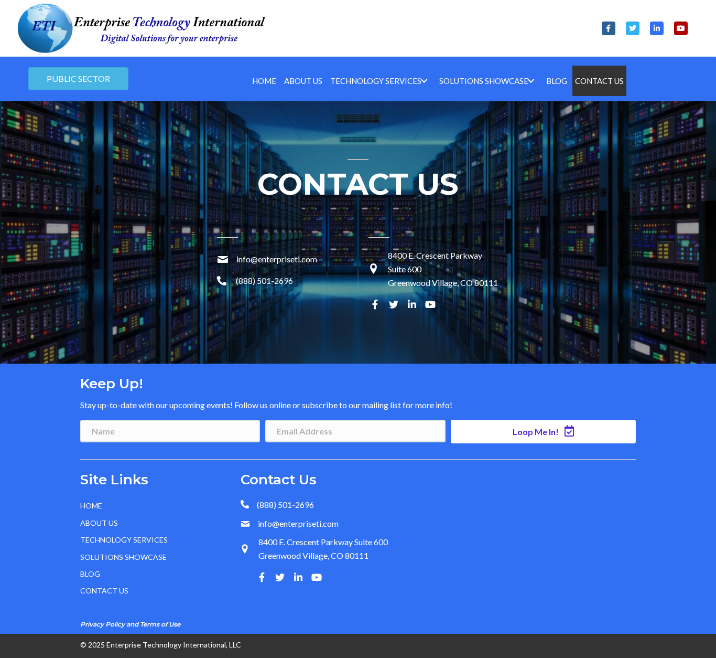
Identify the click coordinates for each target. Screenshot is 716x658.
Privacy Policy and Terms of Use (130, 624)
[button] (608, 28)
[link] (264, 81)
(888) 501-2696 (264, 280)
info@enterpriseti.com (276, 259)
